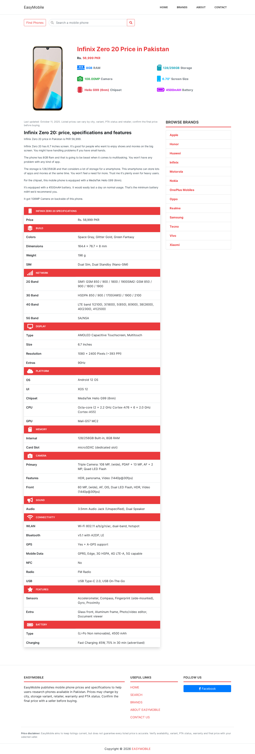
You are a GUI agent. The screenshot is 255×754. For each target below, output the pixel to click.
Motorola (176, 171)
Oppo (174, 199)
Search (136, 695)
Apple (174, 135)
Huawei (175, 153)
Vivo (173, 236)
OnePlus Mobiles (182, 190)
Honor (174, 144)
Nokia (174, 181)
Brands (182, 7)
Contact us (140, 717)
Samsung (176, 217)
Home (164, 7)
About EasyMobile (145, 710)
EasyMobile (34, 7)
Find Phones (34, 22)
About (201, 7)
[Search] (131, 22)
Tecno (174, 226)
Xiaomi (175, 245)
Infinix (174, 162)
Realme (175, 208)
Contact (220, 7)
